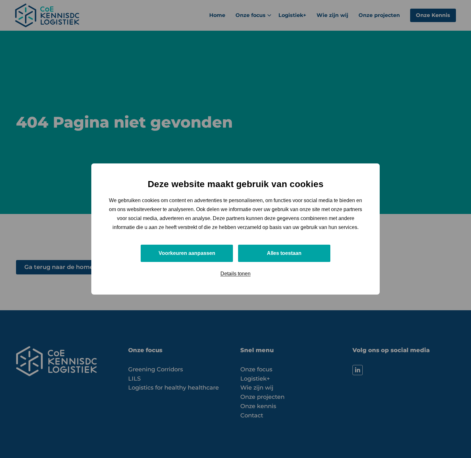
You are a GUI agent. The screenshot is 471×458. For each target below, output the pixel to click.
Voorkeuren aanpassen (187, 253)
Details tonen (235, 273)
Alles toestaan (284, 253)
